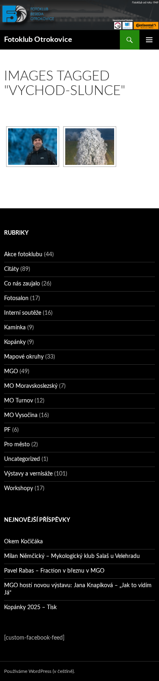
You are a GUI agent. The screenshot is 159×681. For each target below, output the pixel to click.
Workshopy (18, 488)
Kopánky (15, 342)
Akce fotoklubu (23, 254)
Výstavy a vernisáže (28, 474)
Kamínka (15, 328)
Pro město (17, 445)
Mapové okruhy (24, 357)
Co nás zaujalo (22, 284)
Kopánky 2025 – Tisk (30, 607)
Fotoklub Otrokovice (38, 39)
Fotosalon (16, 298)
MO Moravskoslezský (30, 386)
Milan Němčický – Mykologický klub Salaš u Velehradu (72, 556)
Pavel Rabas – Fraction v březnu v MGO (54, 571)
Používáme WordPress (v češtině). (39, 671)
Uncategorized (22, 459)
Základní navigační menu (149, 40)
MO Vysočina (21, 415)
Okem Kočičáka (23, 542)
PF (7, 430)
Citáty (11, 269)
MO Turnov (18, 401)
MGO (11, 371)
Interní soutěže (22, 313)
